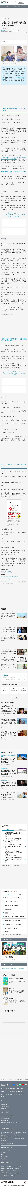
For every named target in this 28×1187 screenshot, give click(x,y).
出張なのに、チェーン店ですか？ (13, 924)
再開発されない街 (9, 913)
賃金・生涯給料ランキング (11, 905)
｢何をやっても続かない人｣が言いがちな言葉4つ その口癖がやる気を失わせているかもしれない (8, 652)
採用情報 (9, 1166)
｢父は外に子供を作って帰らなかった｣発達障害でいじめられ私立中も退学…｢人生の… (13, 833)
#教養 (8, 571)
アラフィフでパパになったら (12, 901)
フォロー (15, 31)
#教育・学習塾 (4, 579)
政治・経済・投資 (10, 1094)
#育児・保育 (13, 968)
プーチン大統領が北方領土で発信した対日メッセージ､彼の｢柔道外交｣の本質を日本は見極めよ (8, 785)
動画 (23, 6)
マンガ (2, 1091)
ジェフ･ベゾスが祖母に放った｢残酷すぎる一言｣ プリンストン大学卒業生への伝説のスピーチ (8, 630)
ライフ (2, 1096)
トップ (2, 6)
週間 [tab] (20, 894)
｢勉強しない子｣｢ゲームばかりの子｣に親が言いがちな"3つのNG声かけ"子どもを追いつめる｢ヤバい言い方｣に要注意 (8, 795)
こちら (13, 524)
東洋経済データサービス (6, 1136)
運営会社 (3, 1166)
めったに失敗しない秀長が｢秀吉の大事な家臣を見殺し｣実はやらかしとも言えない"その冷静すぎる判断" (8, 760)
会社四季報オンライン (6, 1118)
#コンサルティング (13, 576)
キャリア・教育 (5, 18)
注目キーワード (6, 964)
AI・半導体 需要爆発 (7, 957)
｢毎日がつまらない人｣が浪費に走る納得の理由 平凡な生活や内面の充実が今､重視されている (8, 616)
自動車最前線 (8, 909)
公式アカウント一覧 (16, 1166)
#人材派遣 (3, 576)
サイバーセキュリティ (6, 1106)
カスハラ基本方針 (5, 1175)
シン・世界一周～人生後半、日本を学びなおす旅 (15, 916)
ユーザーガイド (4, 1156)
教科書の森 (3, 1140)
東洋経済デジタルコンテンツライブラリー (10, 1122)
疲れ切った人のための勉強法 (16, 978)
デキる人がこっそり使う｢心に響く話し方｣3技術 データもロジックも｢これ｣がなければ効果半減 (8, 667)
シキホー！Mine (4, 1124)
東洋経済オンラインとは (6, 1147)
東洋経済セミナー (18, 1136)
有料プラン (3, 1152)
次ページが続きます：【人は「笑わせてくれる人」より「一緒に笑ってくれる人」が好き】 (14, 214)
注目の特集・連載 (7, 939)
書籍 (19, 1091)
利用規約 (3, 1159)
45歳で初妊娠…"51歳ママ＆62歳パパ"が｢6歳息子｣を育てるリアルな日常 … (13, 846)
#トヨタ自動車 (20, 968)
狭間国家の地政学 (13, 998)
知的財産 (15, 1170)
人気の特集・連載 (7, 891)
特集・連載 (13, 6)
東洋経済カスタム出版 (19, 1138)
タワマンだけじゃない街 (11, 928)
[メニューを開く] (26, 2)
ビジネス (3, 1094)
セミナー (7, 1091)
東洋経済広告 (4, 1138)
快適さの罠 (12, 988)
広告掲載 (3, 1168)
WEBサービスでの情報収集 (13, 1168)
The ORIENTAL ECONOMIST (7, 1116)
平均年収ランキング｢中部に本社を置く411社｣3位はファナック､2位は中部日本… (13, 853)
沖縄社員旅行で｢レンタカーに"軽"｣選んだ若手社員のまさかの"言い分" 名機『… (13, 859)
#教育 (2, 571)
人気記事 (5, 826)
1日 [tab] (8, 894)
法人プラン (3, 1154)
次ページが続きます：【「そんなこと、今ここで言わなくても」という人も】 (14, 373)
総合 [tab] (8, 829)
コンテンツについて (5, 1150)
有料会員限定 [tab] (20, 829)
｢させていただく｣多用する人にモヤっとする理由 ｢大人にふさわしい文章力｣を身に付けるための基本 (8, 638)
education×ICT (4, 1104)
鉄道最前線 (8, 931)
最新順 (7, 6)
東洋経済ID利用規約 (19, 1173)
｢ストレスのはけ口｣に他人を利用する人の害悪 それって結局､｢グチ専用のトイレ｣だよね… (8, 659)
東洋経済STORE (4, 1120)
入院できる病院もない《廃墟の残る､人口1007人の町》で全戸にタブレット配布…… (13, 840)
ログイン (21, 2)
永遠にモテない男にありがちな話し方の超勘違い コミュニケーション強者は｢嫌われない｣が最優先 (14, 23)
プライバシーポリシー (6, 1170)
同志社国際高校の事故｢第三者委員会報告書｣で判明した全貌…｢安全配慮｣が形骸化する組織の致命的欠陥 (8, 772)
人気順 (19, 6)
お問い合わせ (14, 1175)
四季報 (14, 1091)
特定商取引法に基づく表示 (7, 1173)
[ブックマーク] (25, 31)
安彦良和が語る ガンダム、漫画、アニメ (14, 920)
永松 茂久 (3, 30)
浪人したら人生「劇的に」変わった (13, 897)
